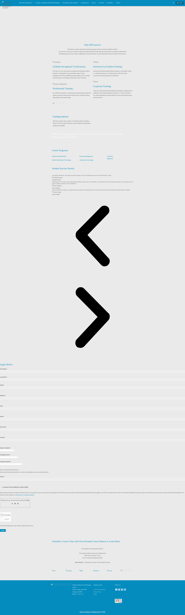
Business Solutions (70, 3)
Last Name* (3, 377)
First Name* (3, 369)
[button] (92, 236)
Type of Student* (5, 448)
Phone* (14, 482)
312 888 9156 (80, 594)
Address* (3, 395)
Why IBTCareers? (25, 3)
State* (2, 416)
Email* (2, 385)
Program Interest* (5, 461)
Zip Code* (3, 427)
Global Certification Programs (47, 3)
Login (179, 3)
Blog (94, 3)
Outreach (85, 3)
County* (2, 437)
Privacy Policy (97, 592)
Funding (110, 3)
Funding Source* (5, 455)
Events (101, 3)
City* (1, 406)
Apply (118, 3)
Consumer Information (100, 589)
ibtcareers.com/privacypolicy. (25, 495)
